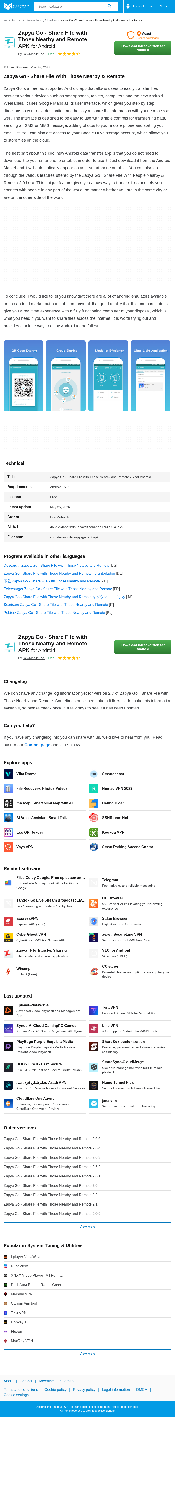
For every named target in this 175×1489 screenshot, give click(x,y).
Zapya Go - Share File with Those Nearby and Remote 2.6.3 (52, 1157)
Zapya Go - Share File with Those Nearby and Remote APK (52, 39)
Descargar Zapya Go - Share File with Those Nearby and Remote (56, 565)
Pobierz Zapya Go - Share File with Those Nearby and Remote (54, 613)
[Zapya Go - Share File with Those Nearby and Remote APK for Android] (9, 42)
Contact (26, 1381)
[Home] (5, 20)
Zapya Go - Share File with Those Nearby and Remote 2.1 (51, 1204)
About (8, 1381)
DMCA (141, 1390)
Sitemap (67, 1381)
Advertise (46, 1381)
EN (160, 6)
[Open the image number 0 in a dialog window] (23, 375)
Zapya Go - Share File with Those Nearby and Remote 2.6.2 (52, 1167)
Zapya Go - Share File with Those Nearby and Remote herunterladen (59, 573)
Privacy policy (84, 1390)
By (31, 54)
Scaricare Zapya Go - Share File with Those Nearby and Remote (56, 605)
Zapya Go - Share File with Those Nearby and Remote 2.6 (51, 1186)
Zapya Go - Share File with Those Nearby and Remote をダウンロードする (64, 597)
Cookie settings (16, 1395)
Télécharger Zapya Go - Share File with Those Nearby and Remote (58, 589)
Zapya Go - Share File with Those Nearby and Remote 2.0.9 (52, 1214)
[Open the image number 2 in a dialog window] (108, 375)
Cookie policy (55, 1390)
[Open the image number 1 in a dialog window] (66, 375)
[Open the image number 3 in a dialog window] (150, 375)
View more (87, 1226)
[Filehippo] (16, 6)
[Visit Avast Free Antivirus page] (142, 35)
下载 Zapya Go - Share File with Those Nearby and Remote (52, 581)
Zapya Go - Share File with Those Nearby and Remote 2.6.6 (52, 1139)
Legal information (116, 1390)
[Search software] (109, 6)
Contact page (37, 745)
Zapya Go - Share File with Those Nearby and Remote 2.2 (51, 1195)
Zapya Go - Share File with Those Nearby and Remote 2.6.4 (52, 1148)
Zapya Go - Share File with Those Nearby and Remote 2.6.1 (52, 1176)
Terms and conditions (21, 1390)
